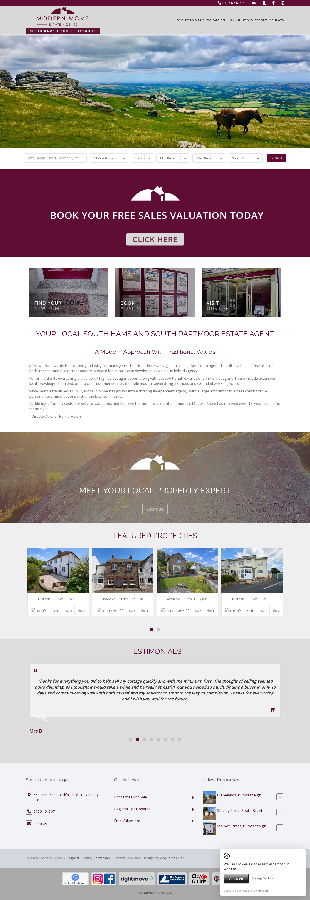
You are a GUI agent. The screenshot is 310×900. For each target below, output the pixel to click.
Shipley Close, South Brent (239, 816)
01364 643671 (233, 2)
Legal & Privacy (79, 863)
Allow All (236, 878)
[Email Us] (254, 2)
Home (179, 20)
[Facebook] (273, 2)
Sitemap (103, 863)
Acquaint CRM (172, 863)
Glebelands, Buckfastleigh (239, 800)
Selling (226, 20)
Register (261, 20)
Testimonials (194, 20)
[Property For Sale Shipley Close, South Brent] (209, 818)
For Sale (212, 20)
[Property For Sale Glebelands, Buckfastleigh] (209, 803)
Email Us (40, 829)
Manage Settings (262, 878)
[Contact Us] (264, 2)
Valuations (244, 20)
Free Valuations (127, 826)
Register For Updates (132, 814)
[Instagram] (282, 2)
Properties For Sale (130, 803)
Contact (276, 20)
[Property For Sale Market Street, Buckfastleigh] (209, 834)
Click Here (155, 509)
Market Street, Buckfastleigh (241, 831)
